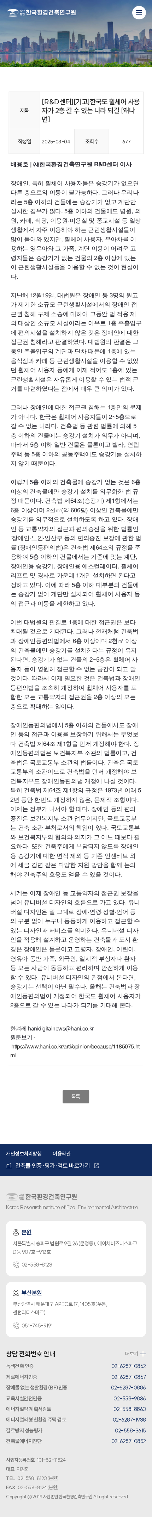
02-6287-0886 (128, 1387)
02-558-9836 (129, 1398)
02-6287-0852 (128, 1441)
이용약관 (61, 1153)
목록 (75, 1096)
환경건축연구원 (41, 13)
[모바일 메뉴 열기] (139, 12)
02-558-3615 (130, 1430)
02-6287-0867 (128, 1377)
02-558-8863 (129, 1409)
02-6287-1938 (129, 1419)
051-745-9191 (37, 1325)
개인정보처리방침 (23, 1153)
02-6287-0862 (128, 1366)
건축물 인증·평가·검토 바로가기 (52, 1165)
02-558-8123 (37, 1264)
